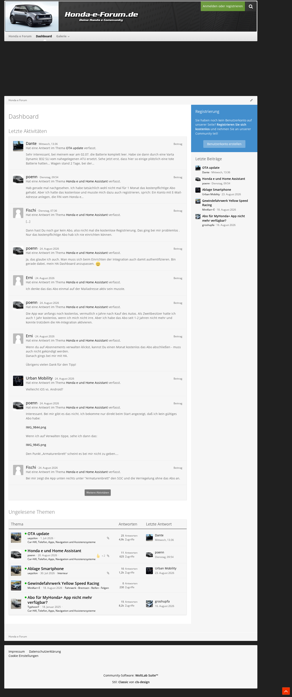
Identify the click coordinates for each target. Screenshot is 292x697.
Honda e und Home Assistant (87, 181)
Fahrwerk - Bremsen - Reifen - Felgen (87, 588)
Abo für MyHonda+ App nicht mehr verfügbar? (60, 600)
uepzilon (33, 538)
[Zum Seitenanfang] (286, 691)
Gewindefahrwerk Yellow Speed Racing (63, 583)
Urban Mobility (39, 378)
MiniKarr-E (34, 588)
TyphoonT (33, 607)
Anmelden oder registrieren (223, 6)
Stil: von (131, 682)
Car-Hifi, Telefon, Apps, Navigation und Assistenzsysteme (62, 542)
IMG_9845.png (36, 445)
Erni (29, 277)
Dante (31, 143)
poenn (31, 176)
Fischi (31, 210)
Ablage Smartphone (46, 568)
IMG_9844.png (36, 427)
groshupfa (162, 601)
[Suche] (250, 6)
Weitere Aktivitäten (97, 492)
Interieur (63, 573)
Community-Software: (130, 675)
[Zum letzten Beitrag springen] (149, 537)
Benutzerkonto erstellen (224, 144)
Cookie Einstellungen (23, 656)
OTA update (74, 148)
